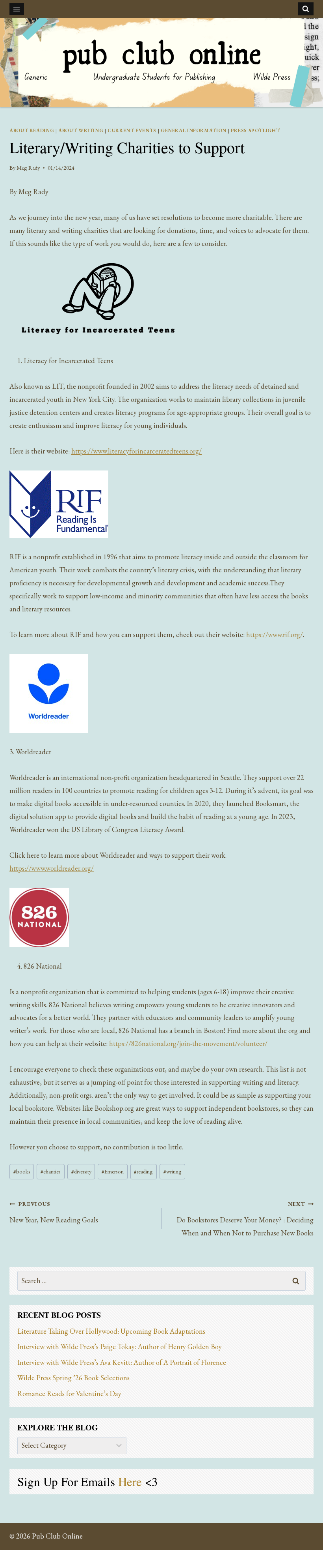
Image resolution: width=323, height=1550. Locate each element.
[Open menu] (16, 9)
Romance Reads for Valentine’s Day (69, 1393)
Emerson (113, 1171)
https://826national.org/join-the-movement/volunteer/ (188, 1043)
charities (51, 1171)
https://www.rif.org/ (274, 634)
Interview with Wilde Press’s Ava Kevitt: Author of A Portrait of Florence (121, 1362)
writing (172, 1171)
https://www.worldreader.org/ (51, 868)
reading (143, 1171)
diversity (81, 1171)
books (21, 1171)
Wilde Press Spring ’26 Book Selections (73, 1377)
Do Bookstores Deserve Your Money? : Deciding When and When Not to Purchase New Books (245, 1218)
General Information (193, 130)
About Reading (31, 130)
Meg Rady (28, 167)
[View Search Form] (306, 8)
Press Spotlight (255, 130)
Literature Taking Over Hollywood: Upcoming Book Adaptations (111, 1331)
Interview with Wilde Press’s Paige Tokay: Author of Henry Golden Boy (119, 1346)
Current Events (132, 130)
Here (131, 1481)
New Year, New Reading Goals (53, 1212)
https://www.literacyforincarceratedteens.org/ (136, 450)
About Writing (80, 130)
